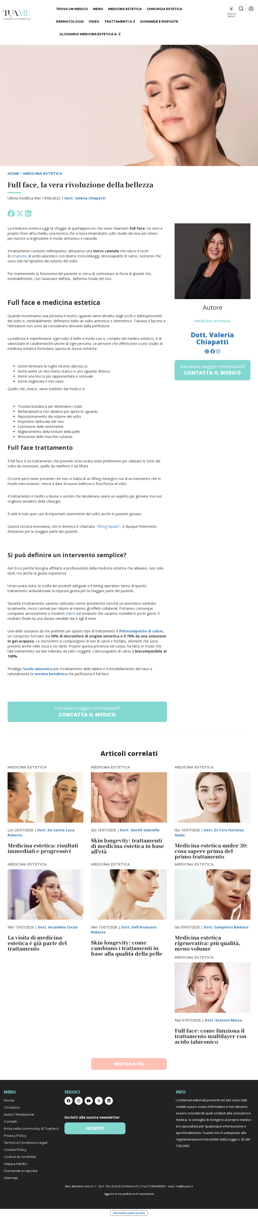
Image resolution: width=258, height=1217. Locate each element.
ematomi (18, 256)
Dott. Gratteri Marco (223, 1020)
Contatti (10, 1121)
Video (94, 21)
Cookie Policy (15, 1150)
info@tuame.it (184, 1186)
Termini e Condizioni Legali (25, 1143)
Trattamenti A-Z (119, 21)
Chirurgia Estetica (164, 9)
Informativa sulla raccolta (129, 1212)
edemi (71, 613)
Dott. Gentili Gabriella (139, 830)
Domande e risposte (159, 21)
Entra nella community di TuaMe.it (31, 1128)
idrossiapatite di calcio (142, 631)
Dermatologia (70, 21)
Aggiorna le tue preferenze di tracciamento (129, 1194)
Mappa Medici (15, 1164)
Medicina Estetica (125, 9)
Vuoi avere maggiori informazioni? (87, 711)
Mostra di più (129, 1064)
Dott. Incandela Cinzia (58, 927)
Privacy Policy (15, 1135)
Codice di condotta (20, 1157)
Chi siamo (12, 1107)
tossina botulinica (50, 673)
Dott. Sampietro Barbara (226, 927)
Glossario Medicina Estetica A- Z (90, 34)
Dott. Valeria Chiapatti (84, 198)
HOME (13, 173)
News (98, 9)
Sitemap (11, 1178)
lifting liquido (108, 526)
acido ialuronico (39, 668)
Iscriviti (95, 1128)
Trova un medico (72, 9)
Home (9, 1100)
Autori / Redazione (19, 1114)
